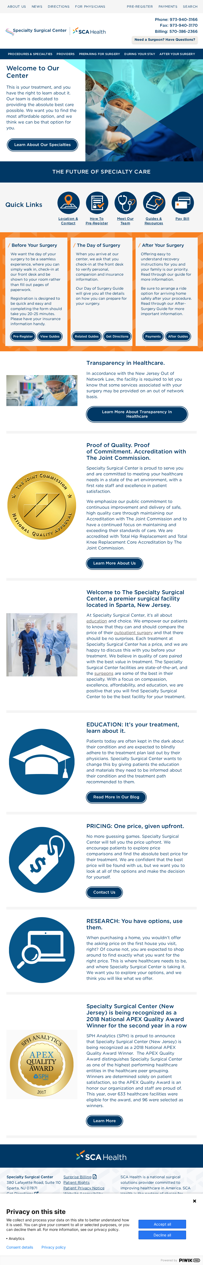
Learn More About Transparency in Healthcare (137, 414)
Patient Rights (76, 1182)
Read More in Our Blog (116, 797)
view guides (49, 336)
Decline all (162, 1235)
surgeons (103, 673)
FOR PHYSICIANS (90, 6)
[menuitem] (16, 6)
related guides (87, 336)
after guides (178, 336)
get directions (117, 336)
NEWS (37, 6)
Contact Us (104, 892)
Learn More (104, 1120)
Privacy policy (53, 1247)
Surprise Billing (77, 1177)
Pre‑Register (140, 6)
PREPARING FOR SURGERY (99, 54)
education (96, 621)
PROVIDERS (66, 54)
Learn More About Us (114, 563)
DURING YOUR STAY (139, 54)
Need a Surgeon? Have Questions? (165, 40)
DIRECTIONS (59, 6)
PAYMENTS (168, 6)
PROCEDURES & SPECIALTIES (30, 54)
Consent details (19, 1247)
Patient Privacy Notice (83, 1188)
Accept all (162, 1224)
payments (153, 336)
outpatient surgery (133, 632)
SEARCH (190, 6)
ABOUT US (16, 6)
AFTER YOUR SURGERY (177, 54)
